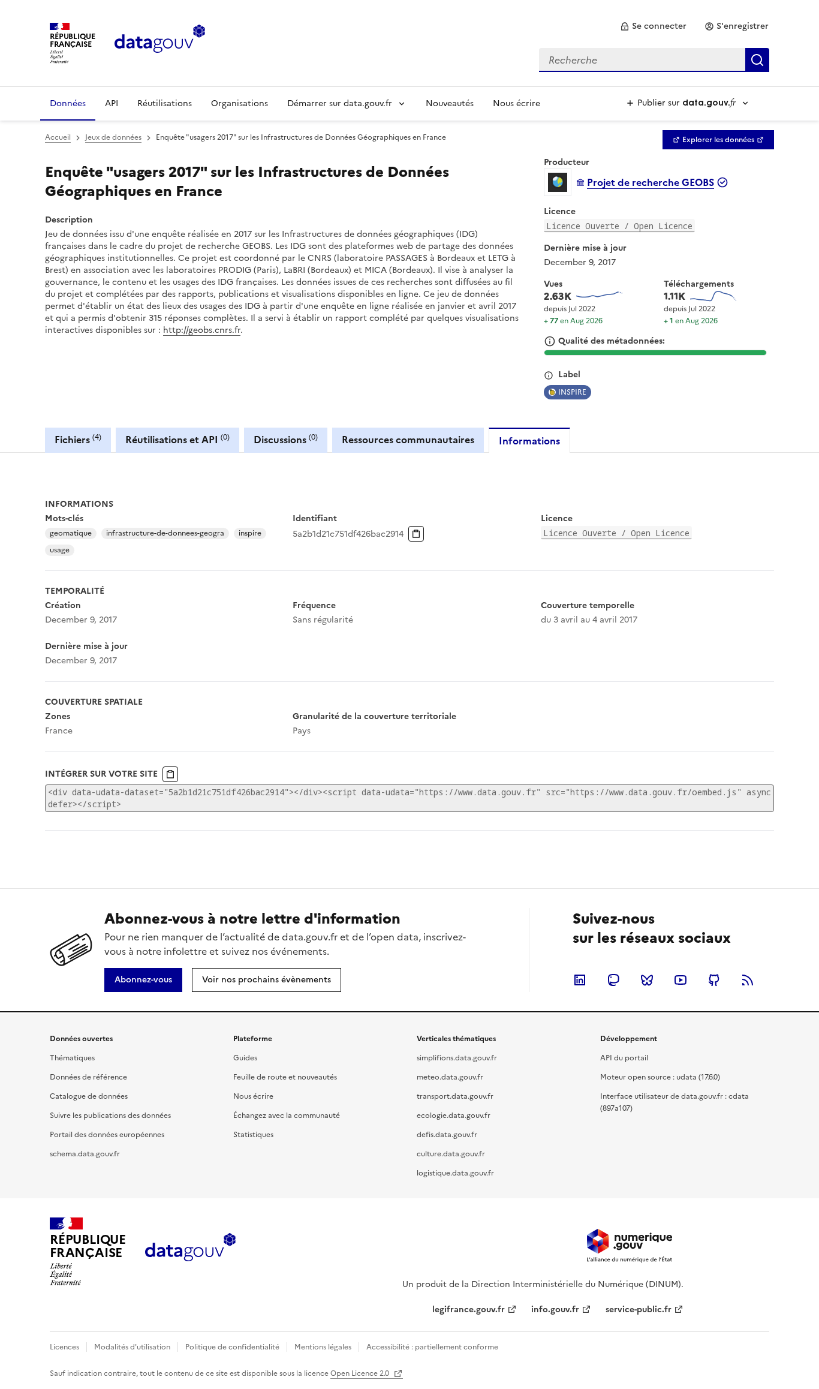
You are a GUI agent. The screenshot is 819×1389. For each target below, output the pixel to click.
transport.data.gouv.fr (455, 1096)
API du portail (624, 1058)
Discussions (286, 439)
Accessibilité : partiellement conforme (432, 1347)
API (111, 103)
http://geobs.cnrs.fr (201, 330)
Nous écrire (516, 103)
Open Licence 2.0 (360, 1373)
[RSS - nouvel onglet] (748, 980)
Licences (64, 1347)
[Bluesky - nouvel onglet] (647, 980)
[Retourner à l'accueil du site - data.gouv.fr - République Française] (190, 1251)
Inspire (572, 392)
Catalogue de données (89, 1096)
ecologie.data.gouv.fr (453, 1115)
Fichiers (78, 439)
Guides (245, 1058)
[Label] (548, 375)
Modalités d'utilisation (132, 1347)
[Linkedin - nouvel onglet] (580, 980)
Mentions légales (322, 1347)
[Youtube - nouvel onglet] (680, 980)
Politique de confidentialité (232, 1347)
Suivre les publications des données (110, 1115)
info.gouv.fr (555, 1309)
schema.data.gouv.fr (85, 1154)
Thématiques (72, 1058)
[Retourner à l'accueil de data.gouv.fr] (160, 42)
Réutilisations (164, 103)
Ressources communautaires (408, 439)
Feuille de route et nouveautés (285, 1077)
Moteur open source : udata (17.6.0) (660, 1077)
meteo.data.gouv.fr (450, 1077)
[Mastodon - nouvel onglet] (613, 980)
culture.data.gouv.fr (451, 1154)
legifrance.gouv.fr (468, 1309)
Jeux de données (113, 137)
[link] (653, 26)
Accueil (58, 137)
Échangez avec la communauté (286, 1115)
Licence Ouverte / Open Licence (619, 226)
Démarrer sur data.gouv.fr (339, 103)
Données (68, 103)
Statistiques (253, 1134)
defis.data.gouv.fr (447, 1134)
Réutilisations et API (177, 439)
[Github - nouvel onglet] (714, 980)
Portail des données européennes (107, 1134)
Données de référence (88, 1077)
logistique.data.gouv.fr (455, 1173)
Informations (529, 441)
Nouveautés (450, 103)
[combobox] (654, 60)
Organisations (239, 103)
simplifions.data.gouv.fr (457, 1058)
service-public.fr (639, 1309)
